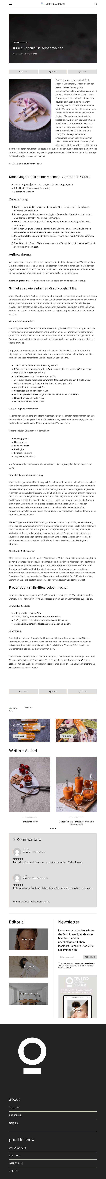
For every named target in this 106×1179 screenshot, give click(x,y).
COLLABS (14, 1107)
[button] (50, 828)
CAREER (13, 1123)
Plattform (82, 660)
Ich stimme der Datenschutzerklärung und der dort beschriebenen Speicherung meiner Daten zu (76, 966)
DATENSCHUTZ (17, 1147)
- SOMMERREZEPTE (20, 42)
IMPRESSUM (16, 1163)
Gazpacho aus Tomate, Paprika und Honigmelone (76, 822)
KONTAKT (14, 1155)
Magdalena (18, 54)
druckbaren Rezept (33, 163)
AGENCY (13, 1171)
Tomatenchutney (30, 821)
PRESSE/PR (15, 1115)
